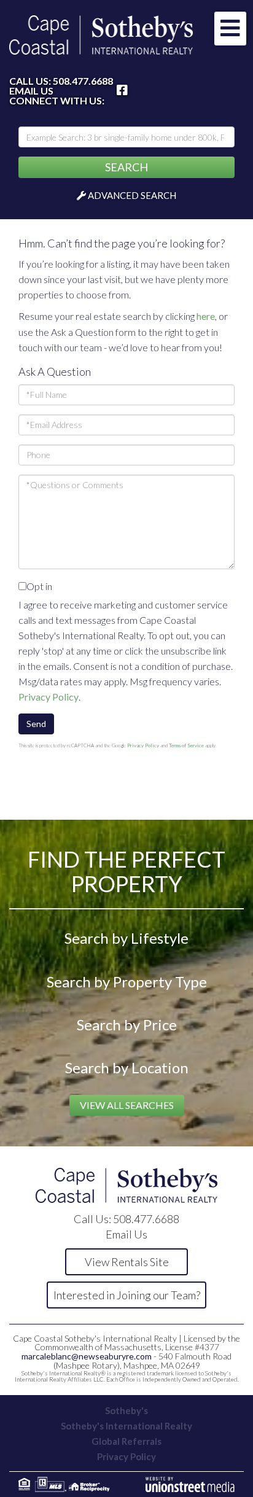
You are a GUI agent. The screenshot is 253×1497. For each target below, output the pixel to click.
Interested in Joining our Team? (126, 1295)
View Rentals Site (127, 1262)
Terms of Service (186, 745)
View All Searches (127, 1105)
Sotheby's (126, 1410)
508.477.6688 (83, 81)
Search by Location (127, 1067)
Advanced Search (132, 195)
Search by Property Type (127, 981)
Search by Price (127, 1024)
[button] (126, 167)
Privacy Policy (48, 696)
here (206, 316)
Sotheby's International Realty (126, 1425)
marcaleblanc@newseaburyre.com (86, 1356)
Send (36, 723)
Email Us (31, 91)
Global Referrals (126, 1441)
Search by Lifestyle (126, 938)
